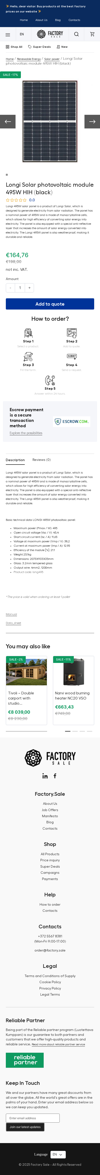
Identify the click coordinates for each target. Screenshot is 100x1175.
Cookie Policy (50, 982)
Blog (58, 20)
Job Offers (50, 810)
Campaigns (50, 872)
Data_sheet (13, 622)
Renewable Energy (29, 59)
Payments (50, 879)
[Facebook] (55, 776)
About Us (41, 20)
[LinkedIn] (45, 776)
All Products (50, 854)
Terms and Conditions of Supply (50, 976)
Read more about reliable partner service (58, 1044)
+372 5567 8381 (50, 936)
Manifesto (50, 816)
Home (24, 20)
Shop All (16, 46)
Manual (11, 613)
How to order (50, 904)
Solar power (52, 59)
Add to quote (50, 303)
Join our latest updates (25, 1127)
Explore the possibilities (26, 433)
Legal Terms (50, 994)
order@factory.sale (50, 950)
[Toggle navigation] (8, 34)
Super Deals (42, 46)
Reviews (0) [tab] (42, 460)
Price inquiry (50, 860)
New (64, 46)
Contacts (74, 20)
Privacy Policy (50, 988)
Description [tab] (15, 460)
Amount (12, 279)
